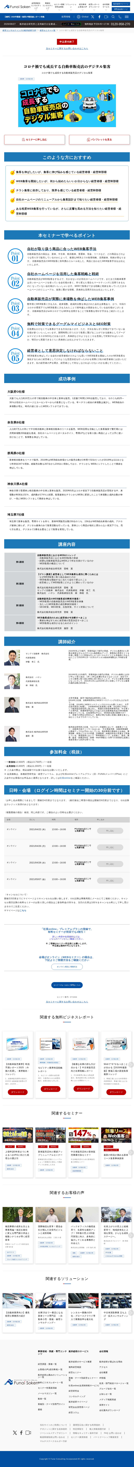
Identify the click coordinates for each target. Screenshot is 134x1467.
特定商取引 (78, 1429)
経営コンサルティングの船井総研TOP (19, 30)
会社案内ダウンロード (109, 1410)
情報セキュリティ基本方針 (85, 1433)
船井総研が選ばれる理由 (110, 1362)
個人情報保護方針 (97, 1429)
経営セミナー (75, 1372)
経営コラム (74, 1412)
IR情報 (102, 1378)
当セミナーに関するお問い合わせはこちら (67, 48)
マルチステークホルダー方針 (53, 1441)
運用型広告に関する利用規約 (86, 1425)
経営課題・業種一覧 (47, 1364)
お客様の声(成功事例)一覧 (50, 1369)
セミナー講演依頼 (79, 1437)
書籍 (40, 1409)
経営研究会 (74, 1391)
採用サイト (104, 1405)
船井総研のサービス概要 (80, 1362)
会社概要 (103, 1372)
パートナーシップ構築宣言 (106, 1437)
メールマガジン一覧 (47, 1393)
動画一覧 (42, 1399)
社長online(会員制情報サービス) (84, 1385)
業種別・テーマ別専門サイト (51, 1404)
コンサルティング (77, 1396)
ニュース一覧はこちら (71, 24)
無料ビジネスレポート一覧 (50, 1382)
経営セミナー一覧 (47, 30)
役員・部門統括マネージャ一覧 (114, 1383)
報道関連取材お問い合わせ (52, 1437)
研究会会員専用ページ (79, 1407)
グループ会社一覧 (107, 1389)
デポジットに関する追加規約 (53, 1429)
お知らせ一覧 (105, 1394)
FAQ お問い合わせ (113, 1433)
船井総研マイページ (78, 1402)
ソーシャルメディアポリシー (53, 1433)
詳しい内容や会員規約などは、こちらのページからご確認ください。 (67, 937)
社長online (65, 778)
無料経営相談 (75, 1367)
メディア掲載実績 (107, 1399)
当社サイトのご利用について (53, 1425)
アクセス (103, 1367)
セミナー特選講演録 (47, 1388)
